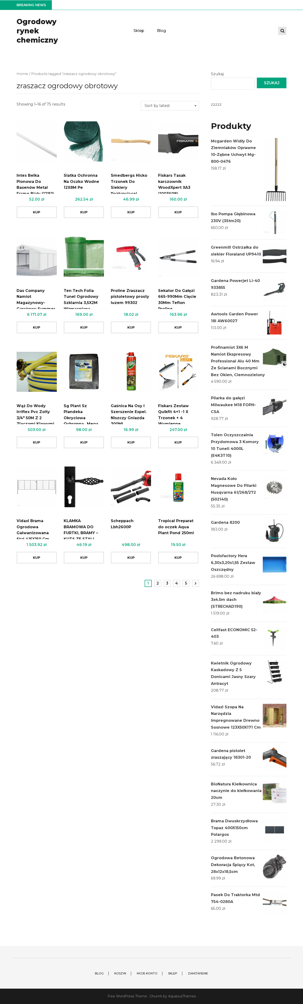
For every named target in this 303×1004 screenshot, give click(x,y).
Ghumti (156, 996)
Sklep (139, 30)
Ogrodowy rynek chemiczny (37, 30)
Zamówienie (198, 973)
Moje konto (147, 973)
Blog (161, 30)
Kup (36, 212)
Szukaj (217, 74)
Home (22, 74)
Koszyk (120, 973)
